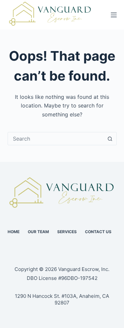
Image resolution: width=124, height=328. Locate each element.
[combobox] (56, 138)
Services (67, 231)
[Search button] (110, 138)
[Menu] (114, 15)
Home (14, 231)
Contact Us (98, 231)
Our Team (38, 231)
